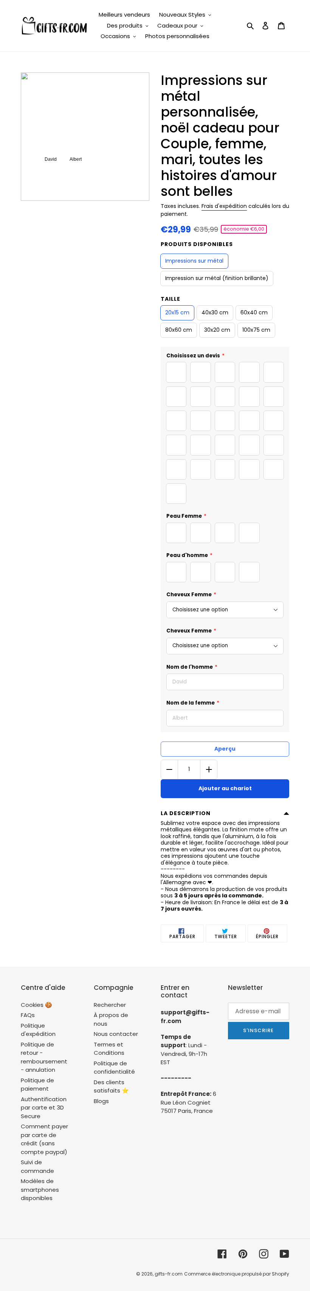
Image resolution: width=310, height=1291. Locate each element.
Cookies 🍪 (36, 1005)
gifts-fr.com (169, 1274)
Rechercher (110, 1005)
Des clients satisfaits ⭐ (111, 1086)
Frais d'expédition (224, 206)
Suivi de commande (37, 1166)
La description (186, 813)
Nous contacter (116, 1034)
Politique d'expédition (38, 1030)
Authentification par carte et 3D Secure (44, 1107)
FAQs (28, 1015)
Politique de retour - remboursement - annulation (44, 1057)
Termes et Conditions (109, 1048)
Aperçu (225, 748)
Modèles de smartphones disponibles (40, 1189)
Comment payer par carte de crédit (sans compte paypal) (44, 1139)
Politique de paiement (37, 1084)
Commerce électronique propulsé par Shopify (236, 1274)
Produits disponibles (197, 244)
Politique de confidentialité (114, 1067)
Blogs (101, 1101)
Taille (170, 299)
